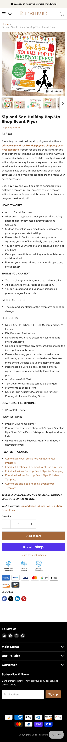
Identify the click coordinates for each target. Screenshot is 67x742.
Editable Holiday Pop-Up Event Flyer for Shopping (34, 471)
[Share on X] (10, 598)
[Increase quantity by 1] (31, 524)
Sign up (53, 694)
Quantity (6, 516)
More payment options (33, 555)
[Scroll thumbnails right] (62, 103)
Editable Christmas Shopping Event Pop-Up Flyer (33, 467)
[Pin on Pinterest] (23, 598)
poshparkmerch (14, 127)
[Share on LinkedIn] (17, 598)
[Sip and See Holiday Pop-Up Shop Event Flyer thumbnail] (7, 103)
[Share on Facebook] (4, 598)
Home (5, 24)
